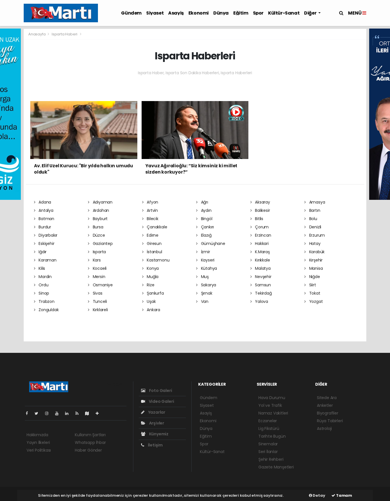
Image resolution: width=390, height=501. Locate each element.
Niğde (314, 276)
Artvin (152, 210)
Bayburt (100, 219)
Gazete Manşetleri (276, 467)
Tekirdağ (263, 293)
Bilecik (152, 219)
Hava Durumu (271, 398)
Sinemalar (268, 444)
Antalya (45, 210)
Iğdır (42, 252)
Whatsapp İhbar (90, 442)
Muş (204, 276)
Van (204, 301)
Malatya (262, 268)
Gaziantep (102, 243)
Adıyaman (102, 202)
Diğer (310, 13)
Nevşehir (262, 276)
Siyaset (155, 13)
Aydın (206, 210)
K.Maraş (262, 252)
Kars (96, 260)
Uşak (151, 301)
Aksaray (262, 202)
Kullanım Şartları (90, 435)
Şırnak (206, 293)
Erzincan (262, 235)
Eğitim (240, 13)
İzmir (205, 252)
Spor (258, 13)
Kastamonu (157, 260)
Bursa (97, 227)
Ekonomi (198, 13)
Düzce (98, 235)
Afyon (152, 202)
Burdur (44, 227)
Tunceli (99, 301)
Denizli (314, 227)
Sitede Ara (327, 398)
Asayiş (176, 13)
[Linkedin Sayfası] (69, 413)
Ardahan (100, 210)
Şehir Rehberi (271, 459)
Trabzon (45, 301)
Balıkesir (262, 210)
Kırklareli (100, 310)
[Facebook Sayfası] (29, 413)
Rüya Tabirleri (330, 421)
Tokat (314, 293)
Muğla (152, 276)
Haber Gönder (88, 450)
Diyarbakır (47, 235)
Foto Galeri (160, 390)
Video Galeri (161, 401)
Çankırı (207, 227)
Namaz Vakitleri (273, 413)
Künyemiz (158, 434)
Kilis (41, 268)
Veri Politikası (39, 450)
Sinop (43, 293)
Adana (44, 202)
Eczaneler (267, 421)
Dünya (221, 13)
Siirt (312, 285)
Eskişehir (45, 243)
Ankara (153, 310)
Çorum (261, 227)
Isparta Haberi (64, 34)
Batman (45, 219)
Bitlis (258, 219)
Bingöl (206, 219)
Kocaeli (99, 268)
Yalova (261, 301)
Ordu (42, 285)
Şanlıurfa (155, 293)
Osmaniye (102, 285)
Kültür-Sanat (283, 13)
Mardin (44, 276)
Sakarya (208, 285)
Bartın (314, 210)
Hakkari (261, 243)
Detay (318, 495)
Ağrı (204, 202)
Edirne (152, 235)
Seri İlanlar (268, 451)
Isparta (99, 252)
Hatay (314, 243)
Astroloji (324, 428)
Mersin (98, 276)
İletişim (155, 445)
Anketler (325, 405)
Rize (150, 285)
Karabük (316, 252)
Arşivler (156, 423)
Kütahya (208, 268)
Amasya (316, 202)
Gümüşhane (212, 243)
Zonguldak (48, 310)
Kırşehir (315, 260)
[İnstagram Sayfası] (49, 413)
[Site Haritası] (89, 413)
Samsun (262, 285)
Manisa (315, 268)
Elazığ (205, 235)
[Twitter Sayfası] (39, 413)
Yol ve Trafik (270, 405)
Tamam (343, 495)
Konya (152, 268)
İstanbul (154, 252)
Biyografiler (327, 413)
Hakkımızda (37, 435)
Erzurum (316, 235)
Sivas (97, 293)
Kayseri (207, 260)
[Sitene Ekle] (99, 413)
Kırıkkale (262, 260)
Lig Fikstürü (268, 428)
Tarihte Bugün (272, 436)
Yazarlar (156, 412)
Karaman (46, 260)
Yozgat (315, 301)
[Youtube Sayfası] (59, 413)
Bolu (312, 219)
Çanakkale (156, 227)
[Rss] (79, 413)
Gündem (131, 13)
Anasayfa (37, 34)
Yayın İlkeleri (38, 442)
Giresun (153, 243)
